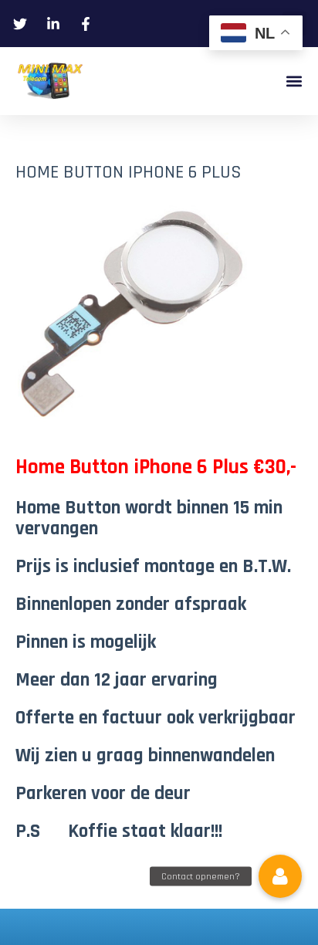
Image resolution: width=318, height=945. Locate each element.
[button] (293, 81)
